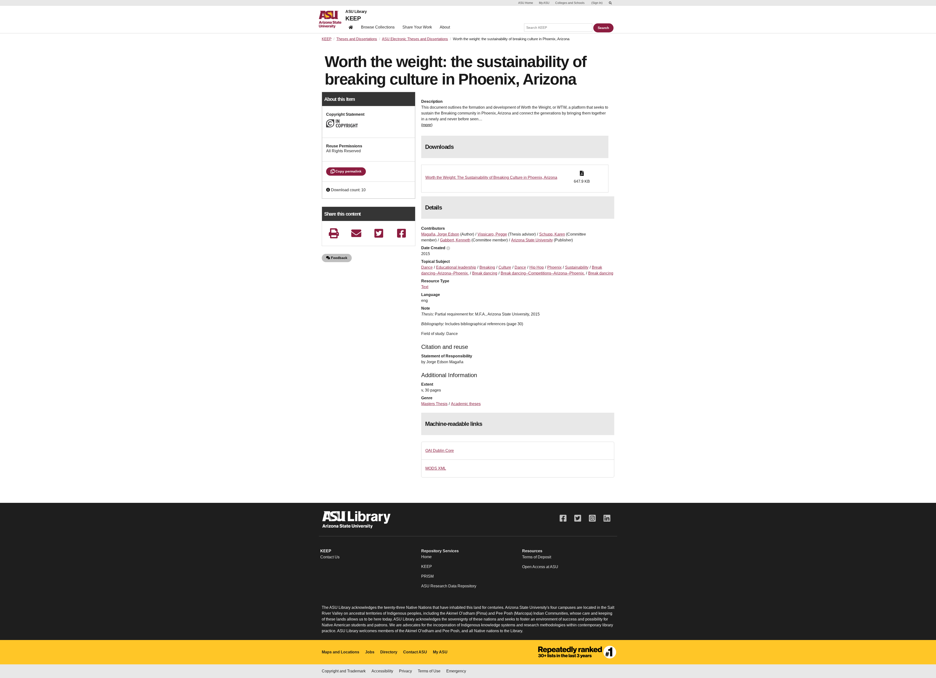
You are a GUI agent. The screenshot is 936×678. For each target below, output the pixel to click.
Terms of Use (429, 671)
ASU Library (356, 12)
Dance (427, 267)
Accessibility (382, 671)
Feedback (338, 258)
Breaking (487, 267)
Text (424, 287)
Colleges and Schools (570, 3)
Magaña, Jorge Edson (440, 234)
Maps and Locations (340, 652)
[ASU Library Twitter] (577, 518)
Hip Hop (536, 267)
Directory (388, 652)
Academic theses (466, 404)
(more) (426, 125)
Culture (504, 267)
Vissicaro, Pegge (492, 234)
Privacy (405, 671)
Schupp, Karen (552, 234)
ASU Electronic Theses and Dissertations (415, 39)
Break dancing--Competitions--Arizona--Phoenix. (543, 273)
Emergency (456, 671)
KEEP (353, 18)
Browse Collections (378, 27)
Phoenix (554, 267)
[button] (328, 190)
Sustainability (576, 267)
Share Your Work (417, 27)
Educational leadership (456, 267)
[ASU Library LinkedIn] (607, 518)
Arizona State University (532, 240)
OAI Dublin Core (439, 451)
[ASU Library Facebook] (563, 518)
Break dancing (484, 273)
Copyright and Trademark (344, 671)
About (445, 27)
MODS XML (435, 468)
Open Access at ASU (540, 567)
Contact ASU (415, 652)
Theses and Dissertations (356, 39)
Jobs (369, 652)
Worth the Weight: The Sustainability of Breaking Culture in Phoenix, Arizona (491, 177)
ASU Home (525, 3)
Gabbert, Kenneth (455, 240)
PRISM (427, 576)
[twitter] (379, 233)
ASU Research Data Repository (448, 586)
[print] (333, 233)
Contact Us (330, 557)
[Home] (332, 19)
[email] (356, 233)
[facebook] (401, 233)
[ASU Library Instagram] (592, 518)
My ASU (544, 3)
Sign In (597, 2)
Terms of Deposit (536, 557)
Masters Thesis (434, 404)
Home (426, 557)
